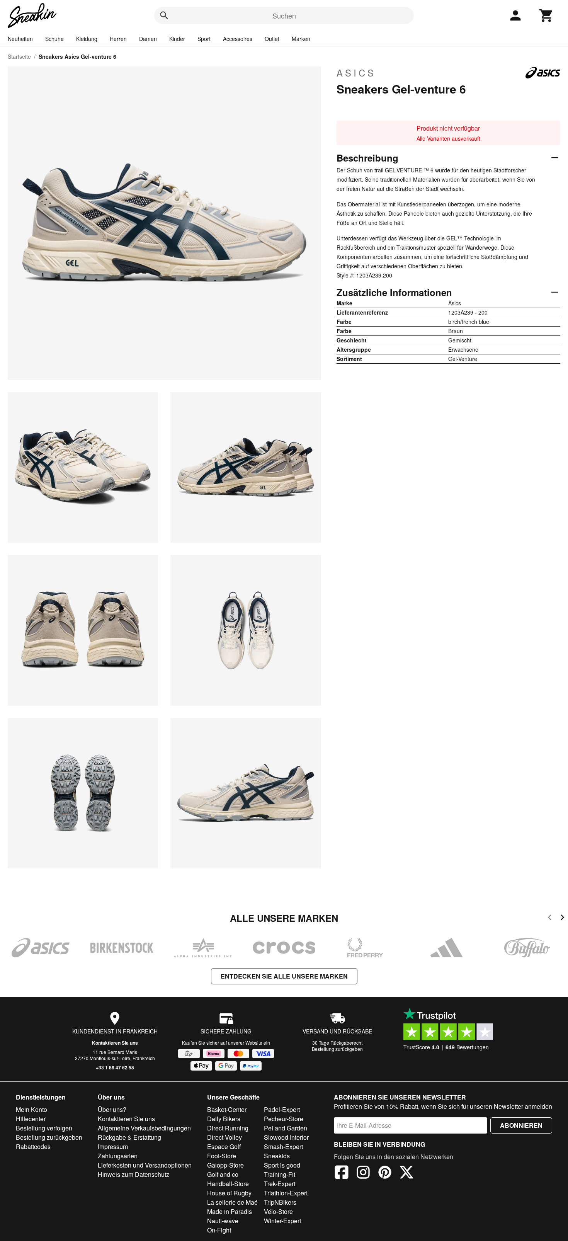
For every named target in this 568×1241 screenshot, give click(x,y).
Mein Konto (31, 1109)
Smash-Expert (283, 1146)
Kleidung (86, 39)
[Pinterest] (385, 1173)
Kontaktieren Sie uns (115, 1043)
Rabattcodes (33, 1146)
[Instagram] (363, 1173)
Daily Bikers (223, 1118)
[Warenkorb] (546, 15)
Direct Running (227, 1128)
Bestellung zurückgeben (337, 1048)
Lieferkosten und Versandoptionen (145, 1165)
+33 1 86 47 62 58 (115, 1067)
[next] (562, 918)
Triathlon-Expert (286, 1192)
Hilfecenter (31, 1118)
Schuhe (54, 39)
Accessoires (237, 39)
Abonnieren (521, 1125)
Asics (356, 72)
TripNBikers (280, 1202)
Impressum (113, 1146)
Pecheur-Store (283, 1118)
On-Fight (219, 1230)
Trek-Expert (279, 1183)
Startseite (19, 56)
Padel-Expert (282, 1109)
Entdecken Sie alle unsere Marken (284, 976)
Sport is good (282, 1165)
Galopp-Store (225, 1165)
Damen (148, 39)
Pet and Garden (285, 1128)
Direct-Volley (224, 1137)
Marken (301, 39)
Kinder (177, 39)
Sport (204, 39)
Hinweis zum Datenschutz (133, 1174)
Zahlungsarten (118, 1155)
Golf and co (222, 1174)
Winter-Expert (282, 1220)
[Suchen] (164, 15)
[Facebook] (341, 1173)
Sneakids (277, 1155)
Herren (118, 39)
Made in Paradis (229, 1211)
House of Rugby (229, 1192)
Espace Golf (224, 1146)
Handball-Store (228, 1183)
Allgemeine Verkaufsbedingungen (144, 1128)
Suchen (284, 15)
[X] (406, 1173)
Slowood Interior (286, 1137)
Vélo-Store (278, 1211)
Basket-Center (227, 1109)
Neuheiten (20, 39)
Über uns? (112, 1109)
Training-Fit (279, 1174)
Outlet (272, 39)
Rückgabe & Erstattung (129, 1137)
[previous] (549, 918)
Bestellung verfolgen (44, 1128)
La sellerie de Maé (232, 1202)
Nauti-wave (222, 1220)
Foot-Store (221, 1155)
